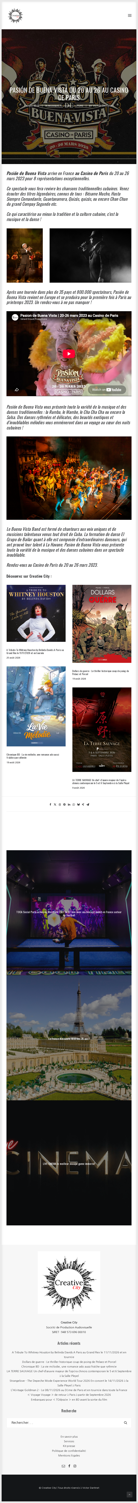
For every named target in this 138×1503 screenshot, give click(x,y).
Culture (77, 105)
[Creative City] (15, 15)
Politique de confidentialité (69, 1450)
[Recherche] (69, 1423)
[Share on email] (88, 804)
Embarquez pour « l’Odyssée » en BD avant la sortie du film (69, 1399)
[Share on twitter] (55, 804)
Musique (53, 105)
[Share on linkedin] (69, 804)
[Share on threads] (60, 804)
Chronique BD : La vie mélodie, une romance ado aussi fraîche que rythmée (32, 755)
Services (69, 1441)
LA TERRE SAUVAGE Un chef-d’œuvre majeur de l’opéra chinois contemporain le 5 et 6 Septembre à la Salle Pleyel (100, 781)
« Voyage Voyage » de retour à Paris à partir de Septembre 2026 (69, 1394)
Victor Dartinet (103, 105)
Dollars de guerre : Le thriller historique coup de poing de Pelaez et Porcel (100, 672)
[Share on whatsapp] (74, 804)
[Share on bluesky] (78, 804)
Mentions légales (69, 1455)
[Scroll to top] (129, 1494)
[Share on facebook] (50, 804)
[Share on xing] (83, 804)
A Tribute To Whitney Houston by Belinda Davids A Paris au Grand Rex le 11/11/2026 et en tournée (35, 651)
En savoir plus (69, 1436)
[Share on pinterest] (64, 804)
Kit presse (69, 1446)
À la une (65, 105)
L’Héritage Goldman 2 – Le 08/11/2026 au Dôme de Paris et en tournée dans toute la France (69, 1390)
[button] (129, 15)
